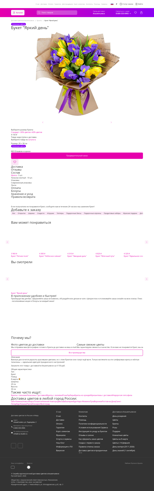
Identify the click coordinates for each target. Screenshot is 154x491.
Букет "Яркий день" (19, 293)
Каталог (19, 12)
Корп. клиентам (79, 4)
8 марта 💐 (16, 379)
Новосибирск (28, 401)
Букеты (116, 423)
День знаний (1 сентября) (124, 450)
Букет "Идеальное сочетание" (137, 254)
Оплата (50, 4)
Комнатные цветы (120, 435)
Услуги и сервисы (63, 439)
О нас (37, 4)
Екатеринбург (71, 401)
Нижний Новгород (50, 401)
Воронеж (98, 401)
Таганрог (36, 404)
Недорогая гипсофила (122, 395)
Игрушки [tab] (50, 213)
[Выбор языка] (112, 4)
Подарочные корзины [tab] (92, 213)
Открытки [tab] (21, 213)
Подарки (116, 431)
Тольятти (38, 401)
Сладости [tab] (40, 213)
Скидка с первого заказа (89, 443)
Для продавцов (67, 4)
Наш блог (60, 443)
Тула (92, 401)
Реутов (29, 404)
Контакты (89, 4)
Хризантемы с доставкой (102, 395)
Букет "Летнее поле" (19, 254)
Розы (64, 395)
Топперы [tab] (60, 213)
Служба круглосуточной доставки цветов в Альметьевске (36, 474)
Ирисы (14, 175)
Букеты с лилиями (54, 395)
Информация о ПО (64, 446)
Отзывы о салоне (86, 435)
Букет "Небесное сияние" (50, 254)
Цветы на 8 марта (120, 439)
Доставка (44, 4)
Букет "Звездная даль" (76, 254)
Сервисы (104, 4)
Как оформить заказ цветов (91, 439)
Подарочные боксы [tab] (73, 213)
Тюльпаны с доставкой (37, 395)
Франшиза (61, 435)
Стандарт (15, 132)
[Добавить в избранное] (14, 162)
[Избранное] (135, 12)
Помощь (97, 4)
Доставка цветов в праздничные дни (93, 451)
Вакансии (60, 450)
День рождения (119, 416)
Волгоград (45, 404)
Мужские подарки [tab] (130, 213)
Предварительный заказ (77, 155)
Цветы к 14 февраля (121, 443)
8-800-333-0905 (19, 428)
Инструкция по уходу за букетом (93, 431)
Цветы (115, 420)
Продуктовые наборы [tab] (112, 213)
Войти (140, 4)
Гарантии (57, 4)
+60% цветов (36, 132)
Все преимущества (77, 352)
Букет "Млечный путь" (105, 254)
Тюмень (19, 401)
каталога (32, 139)
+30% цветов (25, 132)
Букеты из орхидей (83, 395)
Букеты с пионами (19, 395)
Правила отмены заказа (89, 446)
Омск (13, 401)
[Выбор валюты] (116, 4)
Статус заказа (128, 4)
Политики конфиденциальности (93, 423)
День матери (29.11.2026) (123, 446)
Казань (23, 404)
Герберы (71, 395)
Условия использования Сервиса (93, 427)
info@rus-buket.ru (20, 434)
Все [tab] (13, 213)
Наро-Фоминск (83, 401)
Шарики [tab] (31, 213)
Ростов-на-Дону (109, 401)
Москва (61, 401)
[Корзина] (141, 12)
